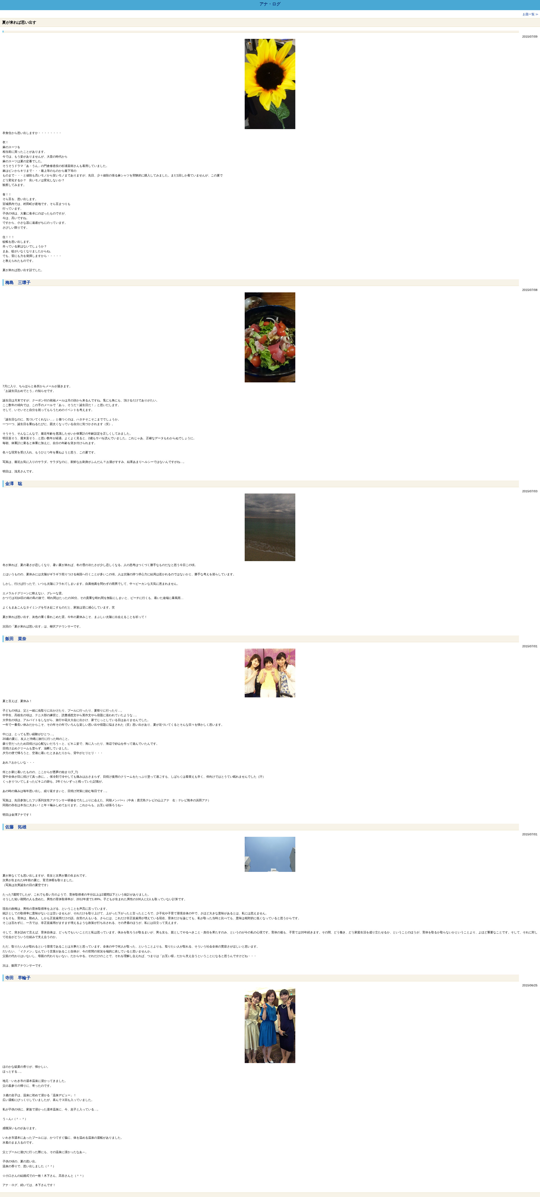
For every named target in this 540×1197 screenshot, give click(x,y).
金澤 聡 (13, 483)
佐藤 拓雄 (15, 827)
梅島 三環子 (18, 282)
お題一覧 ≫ (530, 14)
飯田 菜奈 (15, 638)
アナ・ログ (270, 4)
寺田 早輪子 (18, 977)
